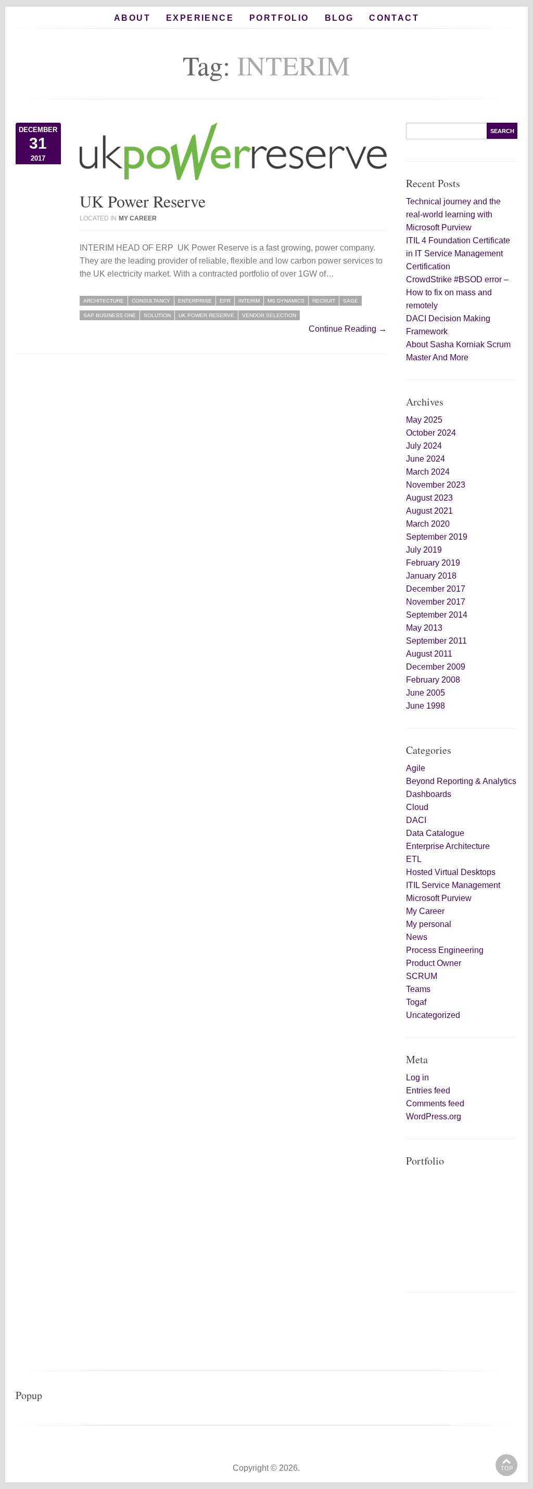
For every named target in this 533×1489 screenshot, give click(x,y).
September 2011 (436, 640)
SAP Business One (109, 315)
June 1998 (425, 705)
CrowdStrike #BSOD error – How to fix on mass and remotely (457, 292)
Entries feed (428, 1090)
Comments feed (435, 1103)
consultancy (151, 301)
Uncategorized (433, 1015)
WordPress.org (433, 1116)
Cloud (417, 807)
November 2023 (435, 484)
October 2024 (431, 432)
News (416, 937)
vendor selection (269, 315)
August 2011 (429, 653)
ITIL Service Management (453, 885)
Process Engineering (445, 950)
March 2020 (428, 523)
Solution (157, 315)
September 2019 (436, 536)
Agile (415, 768)
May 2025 (424, 419)
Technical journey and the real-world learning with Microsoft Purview (453, 214)
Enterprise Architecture (448, 846)
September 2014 (436, 614)
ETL (414, 859)
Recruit (323, 301)
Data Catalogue (435, 833)
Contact (394, 18)
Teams (418, 989)
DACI (416, 820)
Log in (417, 1077)
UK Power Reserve (143, 201)
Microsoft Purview (439, 898)
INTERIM (249, 301)
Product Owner (433, 963)
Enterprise (195, 301)
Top (507, 1468)
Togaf (416, 1002)
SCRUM (421, 976)
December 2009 (435, 666)
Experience (200, 18)
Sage (350, 301)
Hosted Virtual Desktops (451, 872)
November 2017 (435, 601)
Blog (339, 18)
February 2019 (433, 562)
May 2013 (424, 627)
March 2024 (428, 471)
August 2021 (429, 510)
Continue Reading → (348, 328)
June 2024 (425, 458)
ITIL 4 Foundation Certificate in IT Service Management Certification (458, 253)
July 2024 (424, 445)
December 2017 (435, 588)
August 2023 (429, 497)
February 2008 (433, 679)
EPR (225, 301)
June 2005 (425, 692)
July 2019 (424, 549)
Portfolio (279, 18)
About (132, 18)
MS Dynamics (286, 301)
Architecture (103, 301)
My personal (428, 924)
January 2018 (431, 575)
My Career (138, 218)
